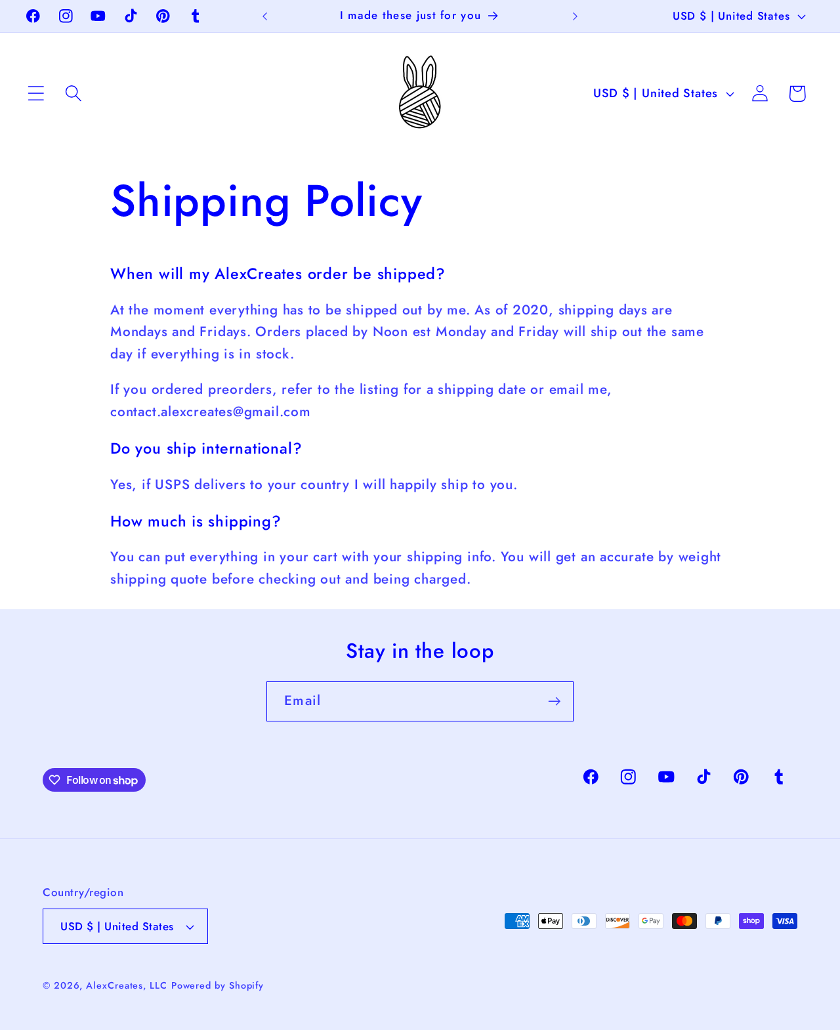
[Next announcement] (575, 16)
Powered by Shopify (217, 985)
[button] (35, 93)
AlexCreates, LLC (126, 985)
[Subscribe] (554, 701)
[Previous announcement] (264, 16)
